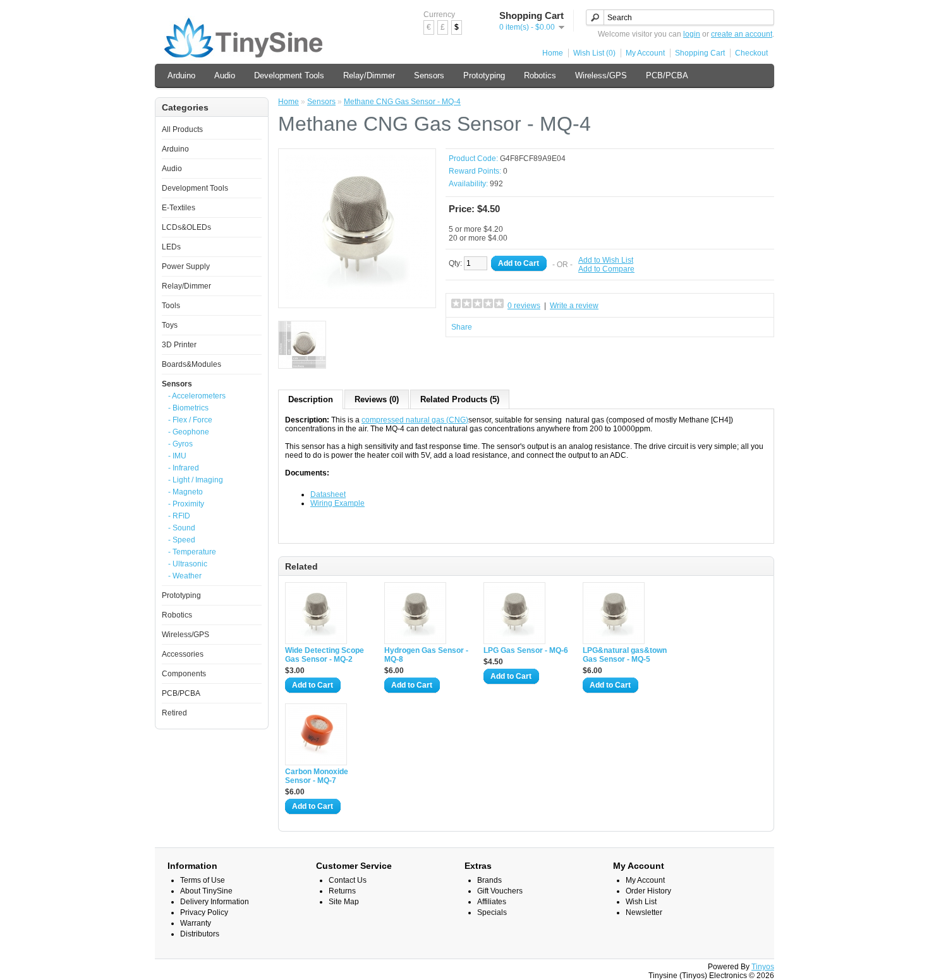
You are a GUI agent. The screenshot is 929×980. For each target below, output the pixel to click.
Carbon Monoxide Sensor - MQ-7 (316, 776)
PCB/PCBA (667, 75)
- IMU (177, 455)
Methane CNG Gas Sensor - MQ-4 (402, 101)
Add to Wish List (605, 260)
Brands (489, 880)
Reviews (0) (377, 399)
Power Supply (186, 266)
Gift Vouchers (500, 891)
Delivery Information (214, 901)
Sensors (429, 75)
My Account (645, 53)
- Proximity (186, 503)
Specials (492, 912)
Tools (171, 305)
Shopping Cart (700, 53)
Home (552, 53)
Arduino (181, 75)
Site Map (344, 901)
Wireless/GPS (601, 75)
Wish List (641, 901)
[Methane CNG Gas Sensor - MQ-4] (357, 296)
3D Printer (179, 344)
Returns (342, 891)
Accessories (182, 654)
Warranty (195, 923)
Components (184, 673)
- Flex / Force (190, 419)
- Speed (181, 539)
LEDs (171, 246)
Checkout (751, 53)
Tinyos (762, 966)
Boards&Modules (191, 364)
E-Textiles (178, 207)
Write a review (574, 305)
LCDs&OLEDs (186, 227)
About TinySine (206, 891)
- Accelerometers (197, 395)
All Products (182, 129)
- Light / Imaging (195, 479)
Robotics (540, 75)
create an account (741, 34)
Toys (170, 325)
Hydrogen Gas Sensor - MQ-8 (426, 655)
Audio (224, 75)
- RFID (179, 515)
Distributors (199, 933)
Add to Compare (606, 269)
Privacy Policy (204, 912)
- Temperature (192, 551)
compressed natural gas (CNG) (414, 419)
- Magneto (185, 491)
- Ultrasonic (187, 563)
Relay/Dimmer (369, 75)
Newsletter (644, 912)
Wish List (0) (594, 53)
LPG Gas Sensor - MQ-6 (525, 650)
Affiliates (491, 901)
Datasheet (328, 494)
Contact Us (348, 880)
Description (310, 399)
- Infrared (183, 467)
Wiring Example (337, 503)
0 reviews (523, 305)
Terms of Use (202, 880)
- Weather (185, 575)
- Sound (181, 527)
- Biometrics (188, 407)
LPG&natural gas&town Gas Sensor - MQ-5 (625, 655)
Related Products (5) (459, 399)
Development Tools (289, 75)
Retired (174, 712)
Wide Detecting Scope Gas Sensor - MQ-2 (324, 655)
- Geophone (188, 431)
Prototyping (484, 75)
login (691, 34)
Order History (648, 891)
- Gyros (180, 443)
